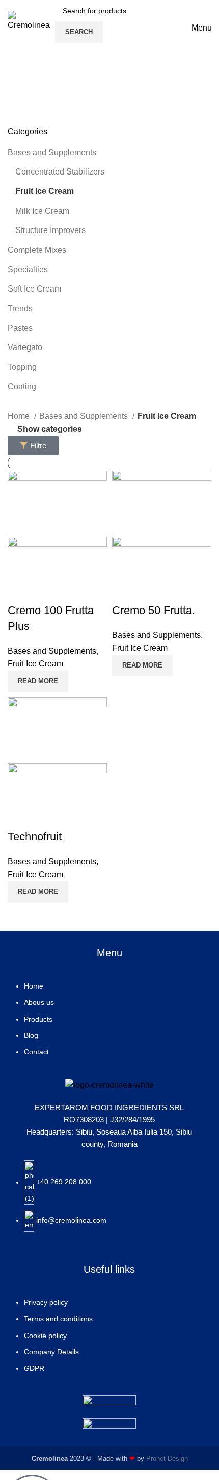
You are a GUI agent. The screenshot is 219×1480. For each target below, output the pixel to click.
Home (20, 416)
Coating (22, 386)
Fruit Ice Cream (44, 191)
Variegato (25, 347)
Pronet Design (167, 1458)
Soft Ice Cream (34, 288)
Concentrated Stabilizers (59, 171)
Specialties (28, 269)
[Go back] (20, 76)
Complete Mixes (37, 250)
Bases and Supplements (52, 152)
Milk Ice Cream (42, 211)
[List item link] (109, 1024)
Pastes (20, 328)
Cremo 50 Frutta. (153, 610)
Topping (22, 367)
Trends (20, 308)
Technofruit (35, 836)
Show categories (49, 429)
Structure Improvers (50, 230)
